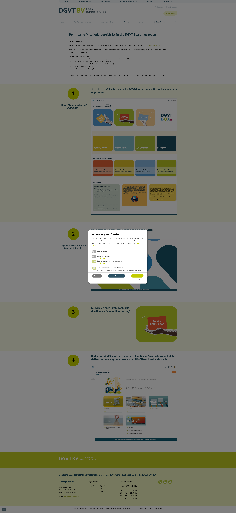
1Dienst (101, 258)
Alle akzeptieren (137, 276)
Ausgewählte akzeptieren (117, 276)
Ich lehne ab (96, 276)
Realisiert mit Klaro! (139, 279)
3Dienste (101, 253)
